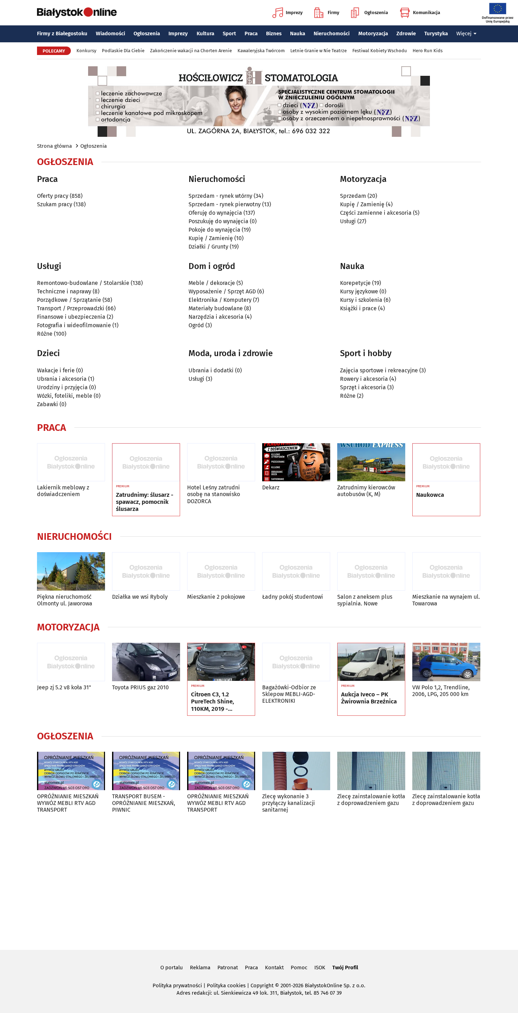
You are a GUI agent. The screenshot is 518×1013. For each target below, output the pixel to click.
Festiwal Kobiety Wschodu (379, 50)
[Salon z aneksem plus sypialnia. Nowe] (371, 571)
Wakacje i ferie (56, 370)
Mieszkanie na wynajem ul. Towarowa (446, 600)
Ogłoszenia (376, 12)
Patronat (227, 967)
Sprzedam (353, 196)
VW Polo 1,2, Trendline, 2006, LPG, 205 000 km (441, 690)
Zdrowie (406, 33)
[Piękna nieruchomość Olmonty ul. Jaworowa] (71, 571)
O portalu (171, 967)
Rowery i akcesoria (364, 379)
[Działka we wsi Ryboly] (146, 571)
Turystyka (436, 33)
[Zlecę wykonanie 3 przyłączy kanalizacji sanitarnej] (296, 771)
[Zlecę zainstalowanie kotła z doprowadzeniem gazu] (371, 771)
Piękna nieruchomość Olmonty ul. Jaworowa (64, 600)
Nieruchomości (332, 33)
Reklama (200, 967)
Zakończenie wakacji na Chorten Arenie (191, 50)
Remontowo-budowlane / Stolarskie (83, 283)
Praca (251, 33)
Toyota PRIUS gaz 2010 (140, 687)
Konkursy (86, 50)
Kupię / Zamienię (211, 238)
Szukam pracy (54, 204)
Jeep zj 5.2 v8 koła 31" (64, 687)
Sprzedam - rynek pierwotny (225, 204)
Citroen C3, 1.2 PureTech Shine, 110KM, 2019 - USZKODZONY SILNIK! (220, 702)
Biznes (274, 33)
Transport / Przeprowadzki (70, 308)
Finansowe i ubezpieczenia (71, 316)
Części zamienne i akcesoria (376, 212)
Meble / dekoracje (212, 283)
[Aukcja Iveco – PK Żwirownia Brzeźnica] (371, 662)
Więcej (463, 33)
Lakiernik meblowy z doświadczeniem (63, 491)
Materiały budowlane (216, 308)
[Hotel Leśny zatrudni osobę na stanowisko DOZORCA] (221, 462)
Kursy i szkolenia (361, 300)
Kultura (205, 33)
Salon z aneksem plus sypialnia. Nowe (364, 600)
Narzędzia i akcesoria (216, 316)
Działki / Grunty (208, 246)
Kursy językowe (359, 291)
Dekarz (270, 487)
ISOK (319, 967)
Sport (229, 33)
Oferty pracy (52, 196)
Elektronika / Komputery (220, 300)
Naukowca (430, 495)
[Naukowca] (446, 463)
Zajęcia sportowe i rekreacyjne (379, 370)
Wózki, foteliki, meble (64, 395)
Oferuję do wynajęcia (215, 212)
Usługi (348, 221)
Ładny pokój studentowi (292, 596)
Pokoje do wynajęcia (214, 229)
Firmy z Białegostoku (62, 33)
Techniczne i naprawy (64, 291)
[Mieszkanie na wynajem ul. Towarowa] (446, 571)
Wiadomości (110, 33)
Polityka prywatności (177, 985)
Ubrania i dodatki (211, 370)
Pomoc (299, 967)
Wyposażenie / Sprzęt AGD (222, 291)
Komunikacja (426, 12)
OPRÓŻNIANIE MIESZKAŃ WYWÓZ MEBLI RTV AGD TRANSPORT (68, 803)
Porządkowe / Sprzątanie (69, 300)
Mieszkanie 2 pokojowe (216, 596)
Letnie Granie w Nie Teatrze (318, 50)
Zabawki (47, 404)
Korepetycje (355, 283)
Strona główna (54, 146)
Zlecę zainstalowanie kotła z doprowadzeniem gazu (371, 799)
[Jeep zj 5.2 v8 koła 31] (71, 662)
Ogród (196, 325)
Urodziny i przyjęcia (62, 387)
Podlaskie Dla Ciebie (123, 50)
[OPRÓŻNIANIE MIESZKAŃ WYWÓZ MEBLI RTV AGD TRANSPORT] (71, 771)
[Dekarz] (296, 462)
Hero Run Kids (428, 50)
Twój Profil (345, 967)
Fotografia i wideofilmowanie (74, 325)
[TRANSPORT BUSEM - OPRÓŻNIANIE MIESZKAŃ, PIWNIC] (146, 771)
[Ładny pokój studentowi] (296, 571)
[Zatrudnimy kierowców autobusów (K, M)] (371, 462)
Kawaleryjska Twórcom (261, 50)
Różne (45, 333)
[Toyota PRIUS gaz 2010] (146, 662)
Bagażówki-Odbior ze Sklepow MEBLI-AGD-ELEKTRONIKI (289, 694)
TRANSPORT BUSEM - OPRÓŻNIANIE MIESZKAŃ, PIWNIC (143, 803)
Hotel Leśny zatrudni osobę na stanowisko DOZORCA (213, 494)
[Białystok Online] (77, 12)
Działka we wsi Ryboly (140, 596)
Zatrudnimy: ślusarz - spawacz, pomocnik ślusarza (144, 502)
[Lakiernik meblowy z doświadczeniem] (71, 462)
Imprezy (294, 12)
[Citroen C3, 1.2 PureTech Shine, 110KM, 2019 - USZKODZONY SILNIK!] (221, 662)
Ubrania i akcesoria (62, 379)
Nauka (297, 33)
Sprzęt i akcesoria (363, 387)
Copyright (262, 985)
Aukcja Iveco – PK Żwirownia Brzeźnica (369, 698)
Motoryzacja (373, 33)
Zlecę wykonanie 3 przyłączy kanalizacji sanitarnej (288, 803)
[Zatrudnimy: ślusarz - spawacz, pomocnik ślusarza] (146, 463)
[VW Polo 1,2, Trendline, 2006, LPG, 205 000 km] (446, 662)
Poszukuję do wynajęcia (218, 221)
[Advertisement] (259, 880)
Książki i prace (358, 308)
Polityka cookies (226, 985)
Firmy (333, 12)
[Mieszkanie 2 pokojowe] (221, 571)
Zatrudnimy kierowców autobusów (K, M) (366, 491)
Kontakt (274, 967)
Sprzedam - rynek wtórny (220, 196)
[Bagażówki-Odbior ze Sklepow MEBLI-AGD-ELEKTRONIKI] (296, 662)
